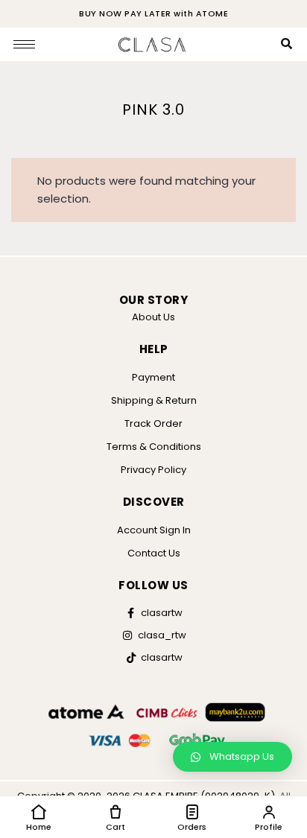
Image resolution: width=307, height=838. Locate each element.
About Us (153, 317)
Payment (153, 377)
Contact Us (153, 553)
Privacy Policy (153, 470)
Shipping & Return (154, 400)
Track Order (153, 423)
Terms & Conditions (154, 446)
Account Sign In (154, 530)
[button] (232, 757)
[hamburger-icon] (24, 44)
